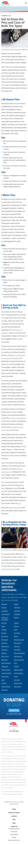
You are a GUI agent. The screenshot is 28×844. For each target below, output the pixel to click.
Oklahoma (4, 666)
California (4, 611)
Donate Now (14, 710)
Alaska (16, 604)
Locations (14, 816)
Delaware (17, 614)
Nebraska (17, 650)
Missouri (17, 646)
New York (4, 660)
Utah (3, 680)
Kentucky (17, 633)
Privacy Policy (14, 831)
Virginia (4, 683)
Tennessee (5, 676)
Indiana (4, 630)
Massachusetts (19, 640)
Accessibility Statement (14, 828)
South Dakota (18, 673)
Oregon (16, 666)
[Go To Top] (26, 720)
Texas (16, 676)
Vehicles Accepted (14, 812)
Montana (4, 650)
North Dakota (5, 663)
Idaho (3, 626)
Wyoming (4, 690)
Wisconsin (17, 686)
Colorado (17, 611)
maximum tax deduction (17, 418)
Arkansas (17, 607)
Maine (16, 636)
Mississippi (5, 646)
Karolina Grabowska (14, 49)
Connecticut (5, 614)
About (14, 809)
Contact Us (14, 826)
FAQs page (16, 508)
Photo (3, 49)
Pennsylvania (5, 670)
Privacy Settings (14, 834)
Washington (18, 683)
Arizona (3, 607)
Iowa (15, 630)
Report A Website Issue (14, 840)
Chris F (10, 550)
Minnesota (17, 643)
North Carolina (19, 660)
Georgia (4, 623)
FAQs (14, 819)
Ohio (15, 663)
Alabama (4, 604)
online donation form (8, 569)
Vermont (17, 680)
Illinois (16, 626)
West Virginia (5, 686)
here (19, 503)
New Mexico (18, 656)
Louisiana (4, 636)
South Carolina (6, 673)
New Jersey (5, 656)
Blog (14, 823)
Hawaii (16, 623)
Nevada (3, 653)
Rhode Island (18, 670)
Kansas (3, 633)
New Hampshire (19, 653)
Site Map (14, 837)
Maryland (4, 640)
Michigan (4, 643)
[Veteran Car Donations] (5, 3)
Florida (16, 617)
